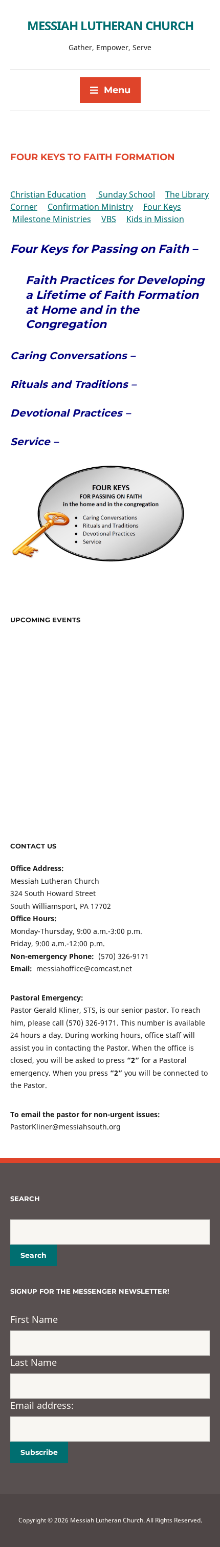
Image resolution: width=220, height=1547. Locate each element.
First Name (34, 1319)
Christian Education (48, 194)
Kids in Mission (155, 219)
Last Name (33, 1362)
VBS (108, 219)
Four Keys (162, 206)
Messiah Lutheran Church (110, 25)
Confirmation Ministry (90, 206)
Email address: (42, 1405)
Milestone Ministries (51, 219)
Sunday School (125, 194)
